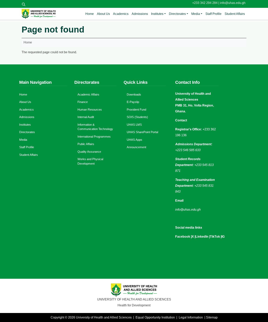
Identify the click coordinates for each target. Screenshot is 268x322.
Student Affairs (235, 13)
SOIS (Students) (137, 117)
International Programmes (94, 136)
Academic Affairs (88, 94)
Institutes (157, 13)
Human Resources (89, 109)
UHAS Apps (134, 139)
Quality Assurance (89, 151)
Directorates (177, 13)
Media (195, 13)
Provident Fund (136, 109)
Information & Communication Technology (95, 127)
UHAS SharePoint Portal (142, 132)
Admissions (140, 13)
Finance (82, 102)
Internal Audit (85, 117)
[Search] (24, 4)
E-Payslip (133, 102)
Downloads (134, 94)
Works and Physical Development (90, 161)
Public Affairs (85, 144)
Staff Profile (213, 13)
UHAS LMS (134, 124)
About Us (103, 13)
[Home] (39, 14)
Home (89, 13)
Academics (121, 13)
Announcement (136, 147)
